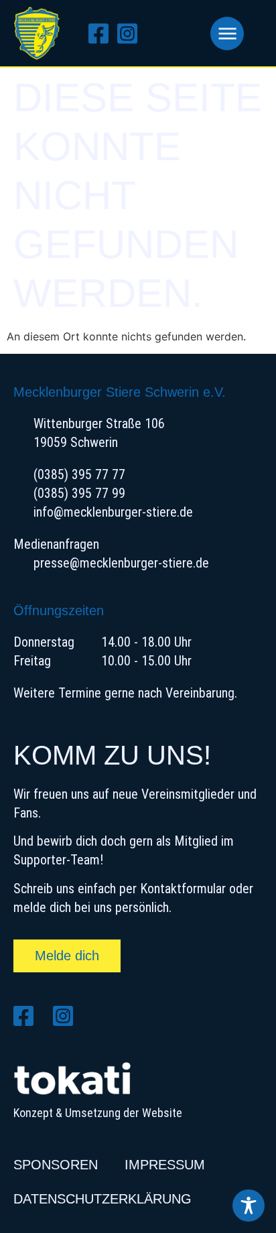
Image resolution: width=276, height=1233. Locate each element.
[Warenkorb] (176, 33)
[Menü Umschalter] (227, 33)
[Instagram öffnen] (131, 33)
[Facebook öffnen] (102, 33)
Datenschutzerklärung (102, 1198)
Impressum (165, 1164)
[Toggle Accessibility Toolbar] (248, 1205)
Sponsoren (55, 1164)
